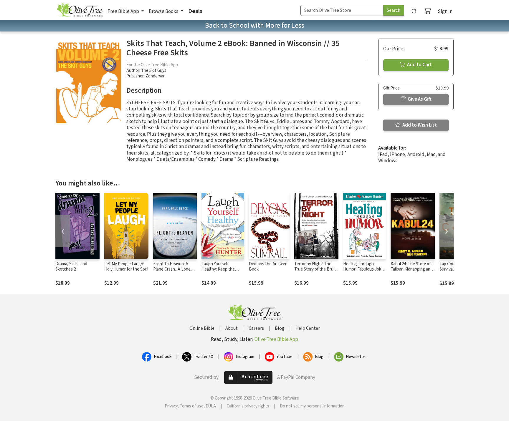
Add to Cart (419, 64)
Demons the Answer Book (268, 267)
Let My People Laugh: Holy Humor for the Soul (126, 267)
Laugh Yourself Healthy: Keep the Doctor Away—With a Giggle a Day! (220, 272)
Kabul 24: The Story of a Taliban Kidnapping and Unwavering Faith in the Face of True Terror (412, 272)
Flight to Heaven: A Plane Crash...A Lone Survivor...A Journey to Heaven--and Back (173, 272)
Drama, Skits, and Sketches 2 (71, 267)
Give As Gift (419, 99)
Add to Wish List (419, 125)
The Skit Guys (153, 70)
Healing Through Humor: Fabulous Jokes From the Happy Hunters (364, 272)
